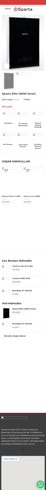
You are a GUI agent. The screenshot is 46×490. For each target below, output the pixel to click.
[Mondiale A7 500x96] (6, 293)
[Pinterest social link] (37, 99)
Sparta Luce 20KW (32, 196)
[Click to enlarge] (7, 66)
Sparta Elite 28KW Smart (24, 309)
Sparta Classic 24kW (11, 196)
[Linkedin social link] (40, 99)
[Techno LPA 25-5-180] (6, 269)
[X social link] (34, 99)
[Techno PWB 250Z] (6, 281)
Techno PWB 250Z (21, 278)
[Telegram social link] (43, 99)
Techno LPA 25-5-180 (22, 266)
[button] (23, 450)
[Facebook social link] (21, 2)
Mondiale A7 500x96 (22, 290)
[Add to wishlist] (19, 170)
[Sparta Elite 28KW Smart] (6, 313)
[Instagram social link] (24, 2)
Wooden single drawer (15, 336)
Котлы (16, 99)
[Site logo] (23, 8)
